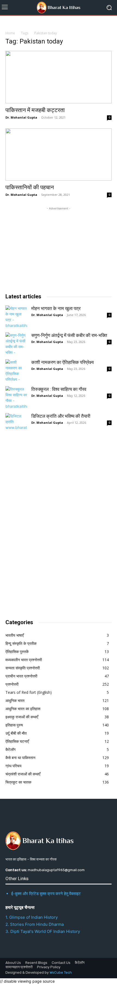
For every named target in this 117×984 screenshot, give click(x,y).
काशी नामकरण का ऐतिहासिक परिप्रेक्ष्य (62, 362)
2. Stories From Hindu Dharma (34, 924)
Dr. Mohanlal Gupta (21, 117)
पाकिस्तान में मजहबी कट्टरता (35, 110)
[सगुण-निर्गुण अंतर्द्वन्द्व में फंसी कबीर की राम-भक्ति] (16, 343)
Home (10, 33)
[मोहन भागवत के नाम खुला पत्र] (16, 316)
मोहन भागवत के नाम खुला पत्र (56, 308)
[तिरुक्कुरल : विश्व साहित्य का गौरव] (16, 397)
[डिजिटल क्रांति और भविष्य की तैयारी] (16, 424)
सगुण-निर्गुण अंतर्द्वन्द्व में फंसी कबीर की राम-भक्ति (69, 335)
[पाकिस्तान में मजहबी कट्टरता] (58, 77)
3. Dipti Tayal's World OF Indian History (42, 931)
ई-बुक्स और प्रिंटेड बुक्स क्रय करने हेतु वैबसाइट (46, 893)
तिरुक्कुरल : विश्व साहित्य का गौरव (58, 389)
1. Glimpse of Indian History (31, 917)
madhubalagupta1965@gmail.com (56, 870)
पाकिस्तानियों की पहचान (29, 187)
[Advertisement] (46, 525)
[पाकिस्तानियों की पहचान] (58, 154)
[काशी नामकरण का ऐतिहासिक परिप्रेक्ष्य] (16, 370)
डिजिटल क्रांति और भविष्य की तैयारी (60, 416)
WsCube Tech (61, 972)
